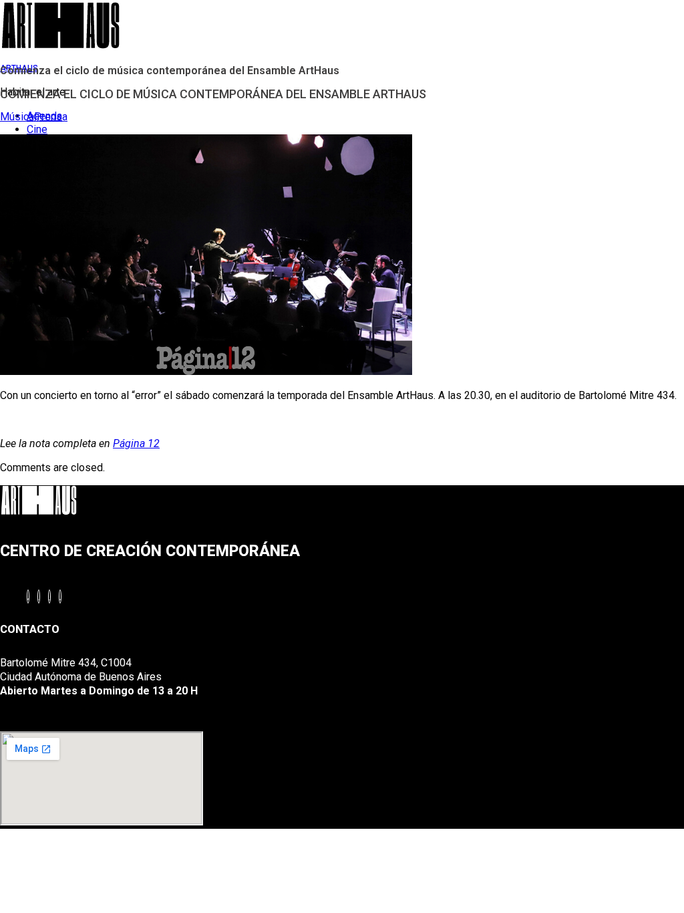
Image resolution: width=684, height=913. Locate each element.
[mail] (60, 597)
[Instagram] (38, 597)
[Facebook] (28, 597)
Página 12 (136, 443)
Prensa (50, 116)
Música (17, 116)
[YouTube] (49, 597)
